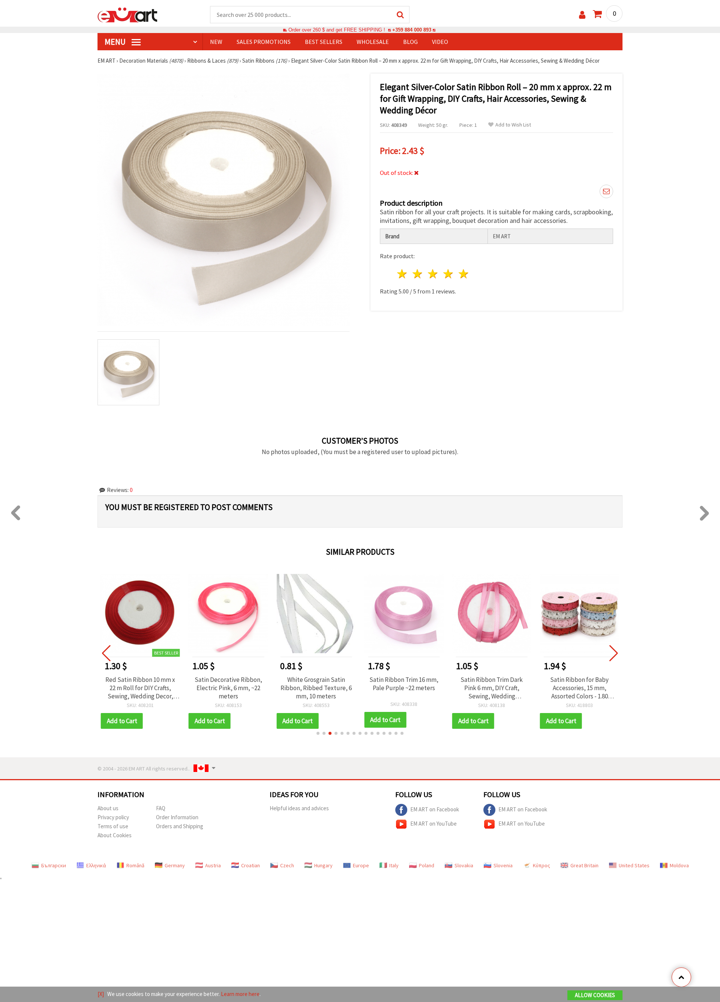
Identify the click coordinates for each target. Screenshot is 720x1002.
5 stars (463, 273)
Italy (394, 865)
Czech (287, 865)
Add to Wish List (513, 125)
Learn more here (240, 993)
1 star (402, 273)
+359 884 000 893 (411, 30)
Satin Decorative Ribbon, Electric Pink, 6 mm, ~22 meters (228, 688)
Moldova (679, 865)
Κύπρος (541, 865)
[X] (101, 993)
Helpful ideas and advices (299, 808)
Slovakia (463, 865)
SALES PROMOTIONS (264, 41)
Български (53, 865)
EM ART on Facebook (434, 808)
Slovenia (503, 865)
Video (440, 41)
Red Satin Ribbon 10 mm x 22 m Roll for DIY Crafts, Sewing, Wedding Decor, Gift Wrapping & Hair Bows (140, 688)
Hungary (323, 865)
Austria (213, 865)
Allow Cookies (595, 995)
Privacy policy (113, 817)
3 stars (433, 273)
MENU (116, 41)
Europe (361, 865)
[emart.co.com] (128, 14)
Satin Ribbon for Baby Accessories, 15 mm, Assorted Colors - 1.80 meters (579, 688)
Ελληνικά (96, 865)
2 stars (418, 273)
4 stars (448, 273)
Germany (175, 865)
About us (108, 808)
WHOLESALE (373, 41)
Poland (426, 865)
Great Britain (584, 865)
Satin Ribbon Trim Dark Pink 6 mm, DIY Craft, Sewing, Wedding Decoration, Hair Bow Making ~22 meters (491, 688)
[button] (318, 733)
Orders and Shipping (179, 826)
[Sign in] (582, 15)
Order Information (177, 817)
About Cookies (115, 835)
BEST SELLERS (323, 41)
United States (634, 865)
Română (135, 865)
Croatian (250, 865)
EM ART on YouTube (433, 823)
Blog (410, 41)
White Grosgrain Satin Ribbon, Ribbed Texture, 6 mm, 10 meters (316, 688)
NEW (216, 41)
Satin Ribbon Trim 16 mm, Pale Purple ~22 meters (403, 684)
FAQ (160, 808)
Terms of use (113, 826)
